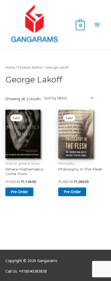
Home (10, 67)
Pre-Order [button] (19, 191)
